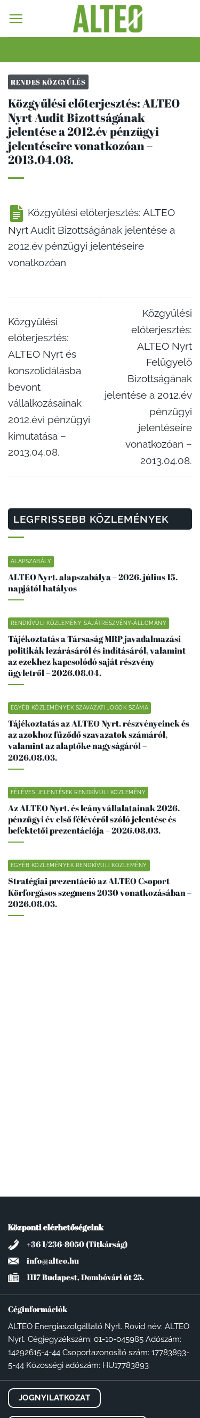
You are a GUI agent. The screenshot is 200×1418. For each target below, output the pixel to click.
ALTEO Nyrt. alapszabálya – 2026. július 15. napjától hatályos (93, 583)
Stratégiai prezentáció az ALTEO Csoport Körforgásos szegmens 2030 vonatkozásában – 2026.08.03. (99, 892)
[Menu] (15, 18)
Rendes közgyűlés (48, 82)
